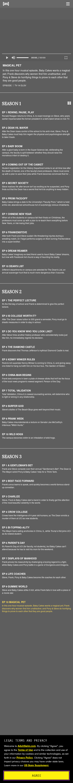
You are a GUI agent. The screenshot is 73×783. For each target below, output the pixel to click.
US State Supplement (36, 765)
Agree (36, 775)
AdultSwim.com (27, 746)
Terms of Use (25, 750)
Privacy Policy (24, 757)
